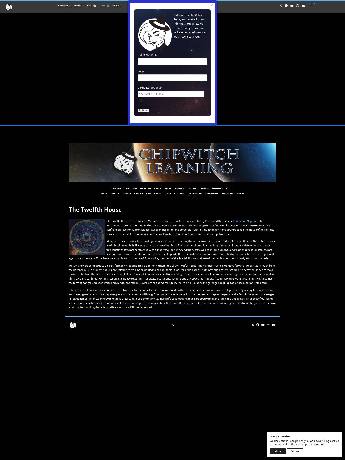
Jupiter (236, 221)
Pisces (209, 221)
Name (141, 54)
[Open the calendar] (141, 100)
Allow (277, 451)
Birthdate (143, 87)
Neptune (252, 221)
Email (141, 71)
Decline (294, 451)
